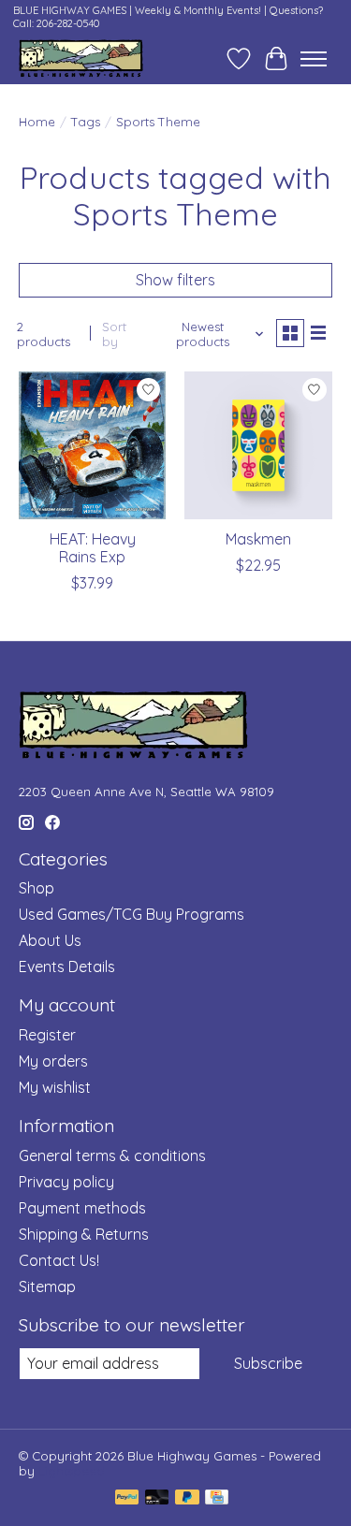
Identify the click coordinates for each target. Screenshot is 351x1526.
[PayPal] (127, 1498)
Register (47, 1034)
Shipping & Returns (84, 1234)
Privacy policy (66, 1181)
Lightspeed (71, 1470)
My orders (53, 1061)
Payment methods (82, 1208)
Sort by (114, 334)
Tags (85, 121)
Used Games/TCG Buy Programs (131, 914)
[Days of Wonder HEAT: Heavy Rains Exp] (92, 444)
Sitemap (47, 1286)
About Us (50, 940)
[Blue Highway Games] (81, 58)
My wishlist (55, 1087)
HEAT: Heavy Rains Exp (93, 548)
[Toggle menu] (313, 59)
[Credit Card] (216, 1498)
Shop (36, 888)
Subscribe (268, 1363)
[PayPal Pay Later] (187, 1498)
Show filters (175, 279)
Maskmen (258, 539)
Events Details (67, 966)
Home (37, 121)
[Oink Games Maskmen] (257, 444)
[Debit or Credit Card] (157, 1498)
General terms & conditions (112, 1155)
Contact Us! (59, 1260)
